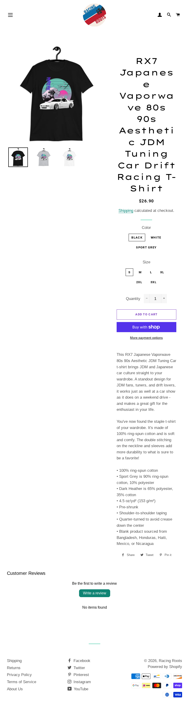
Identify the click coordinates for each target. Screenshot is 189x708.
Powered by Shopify (165, 667)
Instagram (81, 682)
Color (146, 227)
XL (162, 272)
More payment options (146, 338)
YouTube (80, 689)
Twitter (78, 668)
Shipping (125, 210)
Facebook (81, 661)
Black (136, 237)
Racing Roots (170, 661)
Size (146, 262)
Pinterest (80, 675)
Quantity (133, 298)
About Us (15, 689)
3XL (154, 282)
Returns (14, 668)
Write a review (94, 593)
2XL (139, 282)
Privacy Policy (19, 675)
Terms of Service (21, 682)
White (156, 237)
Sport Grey (146, 247)
